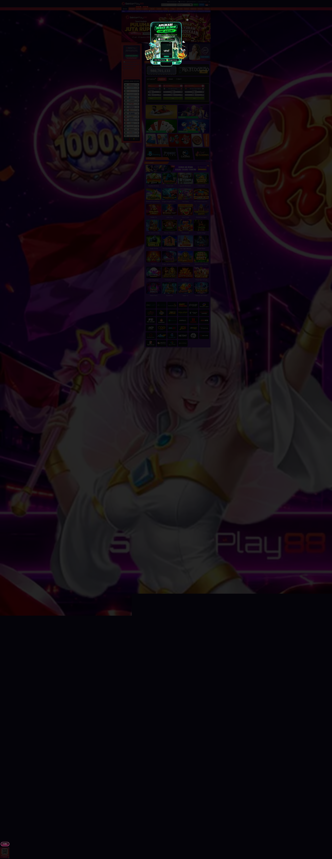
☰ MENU (5, 844)
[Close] (187, 20)
